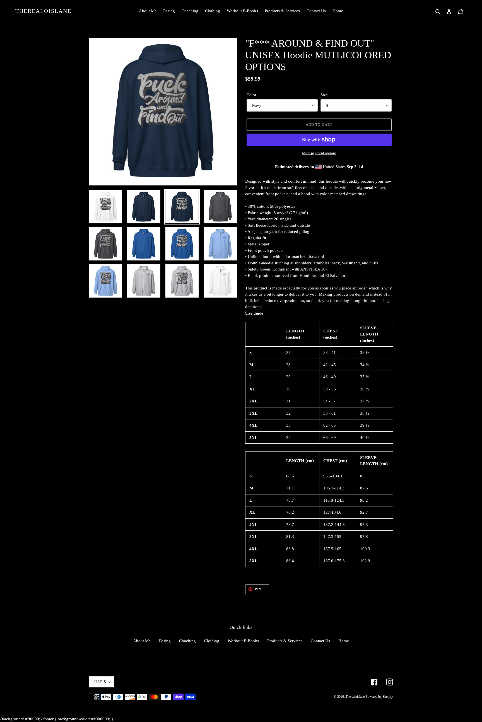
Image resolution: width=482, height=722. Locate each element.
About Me (142, 641)
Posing (165, 641)
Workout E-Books (243, 641)
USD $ (100, 682)
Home (343, 641)
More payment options (319, 153)
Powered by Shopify (379, 697)
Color (251, 95)
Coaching (187, 641)
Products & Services (284, 641)
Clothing (211, 641)
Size (324, 95)
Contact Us (320, 641)
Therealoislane (43, 11)
